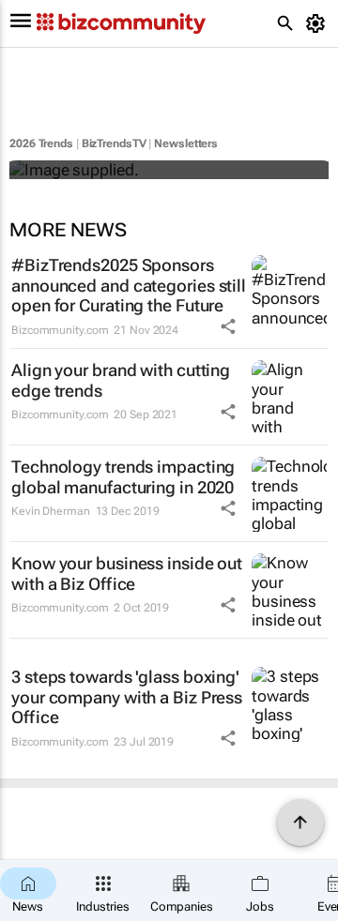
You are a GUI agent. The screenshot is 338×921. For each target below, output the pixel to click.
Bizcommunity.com (59, 330)
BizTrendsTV (114, 143)
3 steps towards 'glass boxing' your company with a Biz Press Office (126, 697)
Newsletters (186, 143)
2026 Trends (41, 143)
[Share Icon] (228, 326)
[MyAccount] (318, 23)
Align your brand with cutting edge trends (120, 380)
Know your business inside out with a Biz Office (126, 573)
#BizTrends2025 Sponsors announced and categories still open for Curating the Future (128, 285)
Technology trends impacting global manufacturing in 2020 (123, 477)
